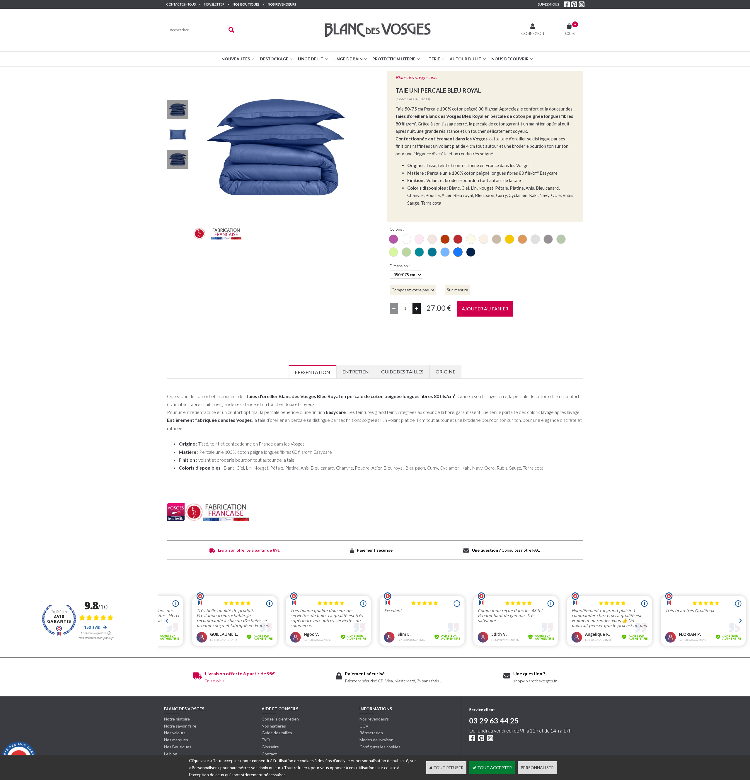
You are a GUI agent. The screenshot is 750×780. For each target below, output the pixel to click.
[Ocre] (522, 239)
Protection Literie (393, 58)
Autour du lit (465, 58)
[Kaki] (406, 252)
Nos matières (274, 725)
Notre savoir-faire (180, 725)
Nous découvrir (510, 58)
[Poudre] (432, 239)
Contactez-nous (181, 4)
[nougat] (470, 239)
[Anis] (393, 252)
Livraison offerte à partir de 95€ (240, 673)
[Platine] (535, 239)
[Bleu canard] (419, 252)
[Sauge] (561, 239)
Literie (432, 58)
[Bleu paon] (432, 252)
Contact (269, 753)
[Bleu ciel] (445, 252)
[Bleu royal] (458, 252)
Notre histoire (177, 718)
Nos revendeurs (282, 4)
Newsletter (214, 4)
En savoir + (215, 680)
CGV (364, 725)
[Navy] (470, 252)
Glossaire (270, 746)
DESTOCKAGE (274, 58)
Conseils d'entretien (280, 718)
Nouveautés (235, 58)
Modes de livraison (376, 739)
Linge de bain (348, 58)
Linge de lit (310, 58)
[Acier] (548, 239)
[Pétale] (419, 239)
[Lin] (483, 239)
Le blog (170, 753)
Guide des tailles (277, 732)
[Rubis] (458, 239)
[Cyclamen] (393, 239)
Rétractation (371, 732)
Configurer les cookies (379, 746)
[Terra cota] (445, 239)
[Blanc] (406, 239)
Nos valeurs (174, 732)
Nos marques (176, 739)
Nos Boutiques (246, 4)
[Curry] (509, 239)
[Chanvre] (496, 239)
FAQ (266, 739)
